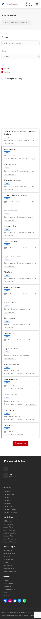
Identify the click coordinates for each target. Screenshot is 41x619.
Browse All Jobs (8, 586)
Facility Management (9, 554)
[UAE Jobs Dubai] (10, 2)
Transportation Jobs (9, 569)
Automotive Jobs (8, 560)
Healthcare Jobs (8, 536)
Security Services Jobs (10, 572)
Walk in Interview (8, 583)
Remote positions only (13, 79)
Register (30, 5)
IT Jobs (5, 563)
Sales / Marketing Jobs (10, 539)
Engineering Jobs (8, 551)
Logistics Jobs (7, 566)
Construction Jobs (8, 524)
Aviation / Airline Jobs (9, 533)
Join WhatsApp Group (9, 589)
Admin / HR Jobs (8, 527)
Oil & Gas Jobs (7, 521)
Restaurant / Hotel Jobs (10, 542)
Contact (5, 592)
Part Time (7, 72)
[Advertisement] (20, 104)
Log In (29, 3)
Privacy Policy (7, 595)
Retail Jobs (6, 557)
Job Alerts (6, 580)
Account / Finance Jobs (10, 530)
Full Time (7, 69)
